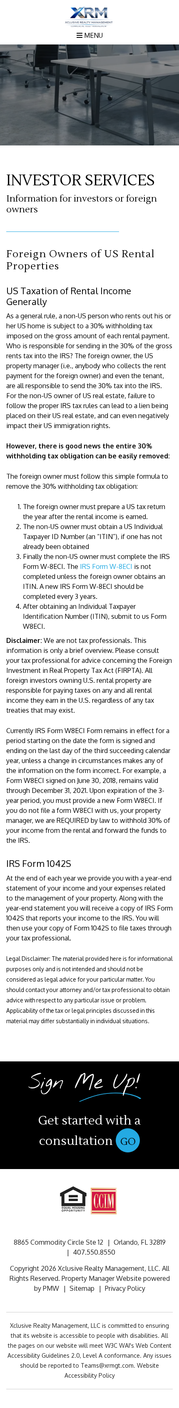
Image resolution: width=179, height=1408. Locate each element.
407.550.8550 (94, 1252)
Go (128, 1141)
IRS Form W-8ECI (106, 566)
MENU (92, 35)
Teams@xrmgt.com (107, 1365)
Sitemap (82, 1288)
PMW (51, 1288)
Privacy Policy (125, 1288)
